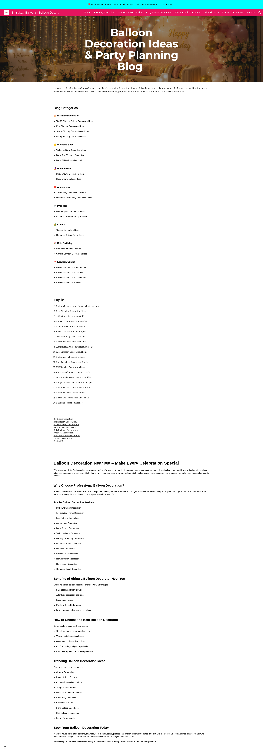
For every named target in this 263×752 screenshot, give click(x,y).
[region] (131, 4)
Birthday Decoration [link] (104, 12)
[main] (131, 49)
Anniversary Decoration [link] (130, 12)
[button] (259, 12)
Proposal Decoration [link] (232, 12)
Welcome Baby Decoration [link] (188, 12)
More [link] (249, 12)
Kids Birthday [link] (212, 12)
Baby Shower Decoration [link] (158, 12)
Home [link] (87, 12)
